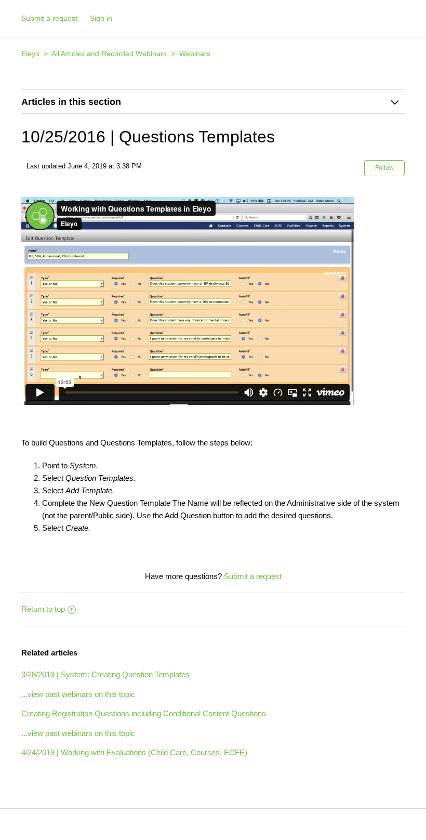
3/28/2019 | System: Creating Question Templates (105, 674)
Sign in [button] (101, 18)
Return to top (43, 609)
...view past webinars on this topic (78, 694)
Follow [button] (384, 168)
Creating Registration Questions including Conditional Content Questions (143, 713)
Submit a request (49, 18)
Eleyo (30, 53)
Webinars (194, 53)
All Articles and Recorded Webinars (109, 53)
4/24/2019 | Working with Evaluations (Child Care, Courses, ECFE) (134, 752)
